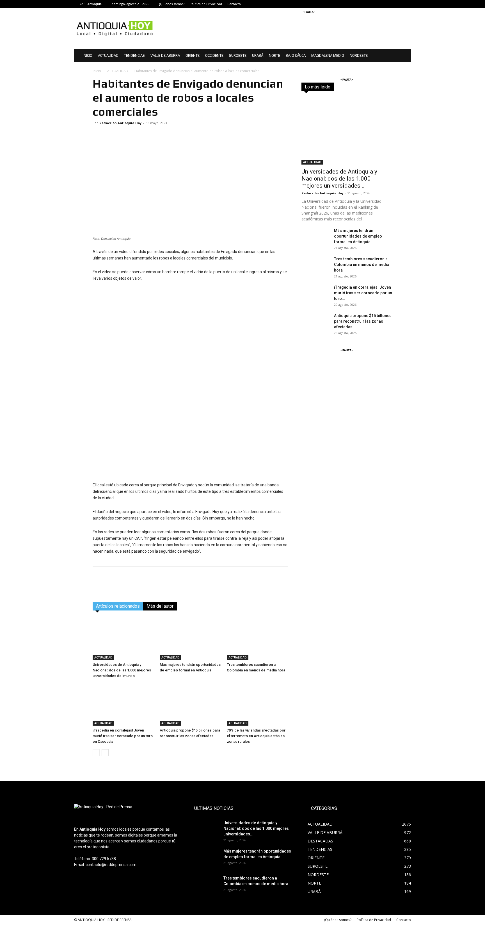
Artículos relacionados (118, 606)
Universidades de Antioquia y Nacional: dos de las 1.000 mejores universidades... (339, 178)
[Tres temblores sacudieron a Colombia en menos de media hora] (257, 639)
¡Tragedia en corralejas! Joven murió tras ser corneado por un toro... (363, 293)
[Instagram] (397, 4)
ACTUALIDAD (108, 55)
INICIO (87, 55)
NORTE (274, 55)
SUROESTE (237, 55)
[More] (282, 578)
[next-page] (105, 752)
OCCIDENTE (214, 55)
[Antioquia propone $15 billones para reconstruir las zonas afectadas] (190, 705)
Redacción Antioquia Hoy (120, 123)
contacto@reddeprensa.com (111, 864)
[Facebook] (388, 4)
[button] (404, 56)
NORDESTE (359, 55)
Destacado (351, 87)
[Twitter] (406, 4)
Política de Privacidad (206, 4)
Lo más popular (379, 87)
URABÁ (257, 55)
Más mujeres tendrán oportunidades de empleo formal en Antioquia (358, 236)
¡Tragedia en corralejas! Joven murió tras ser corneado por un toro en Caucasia (123, 736)
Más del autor (160, 606)
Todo (331, 87)
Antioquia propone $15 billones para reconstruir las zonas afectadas (363, 321)
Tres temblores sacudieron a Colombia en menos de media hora (361, 264)
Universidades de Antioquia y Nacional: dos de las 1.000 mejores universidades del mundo (122, 670)
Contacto (234, 4)
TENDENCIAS (134, 55)
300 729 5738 (104, 858)
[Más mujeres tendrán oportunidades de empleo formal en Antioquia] (190, 639)
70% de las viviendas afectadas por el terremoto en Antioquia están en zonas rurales (256, 736)
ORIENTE (193, 55)
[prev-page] (96, 752)
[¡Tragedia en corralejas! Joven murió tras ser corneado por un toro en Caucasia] (123, 705)
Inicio (97, 71)
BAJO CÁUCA (296, 55)
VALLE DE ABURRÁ (165, 55)
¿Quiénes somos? (171, 4)
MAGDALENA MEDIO (327, 55)
